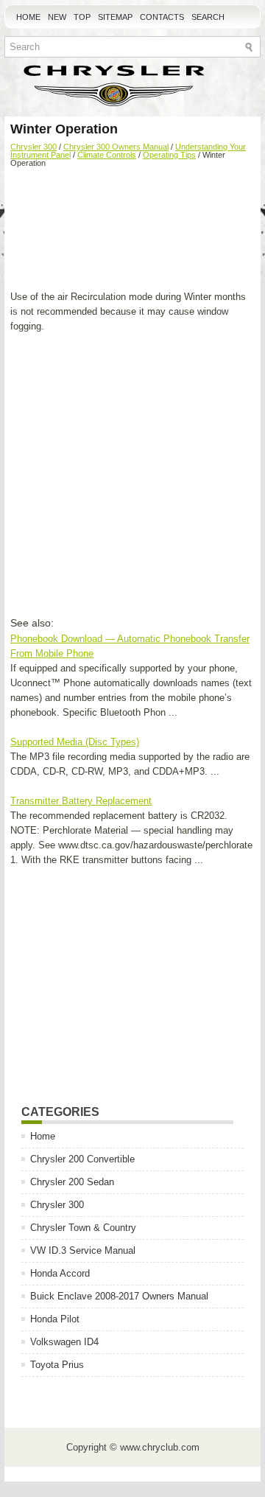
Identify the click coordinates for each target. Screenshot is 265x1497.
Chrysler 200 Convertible (82, 1159)
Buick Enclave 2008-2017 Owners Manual (119, 1296)
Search (208, 17)
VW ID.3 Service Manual (82, 1250)
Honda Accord (60, 1273)
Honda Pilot (55, 1319)
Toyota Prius (57, 1364)
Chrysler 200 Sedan (72, 1181)
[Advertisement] (132, 230)
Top (82, 17)
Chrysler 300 (33, 146)
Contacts (162, 17)
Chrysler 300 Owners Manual (116, 146)
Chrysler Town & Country (83, 1227)
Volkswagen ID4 (64, 1341)
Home (28, 17)
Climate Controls (106, 154)
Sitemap (115, 17)
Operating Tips (169, 154)
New (57, 17)
